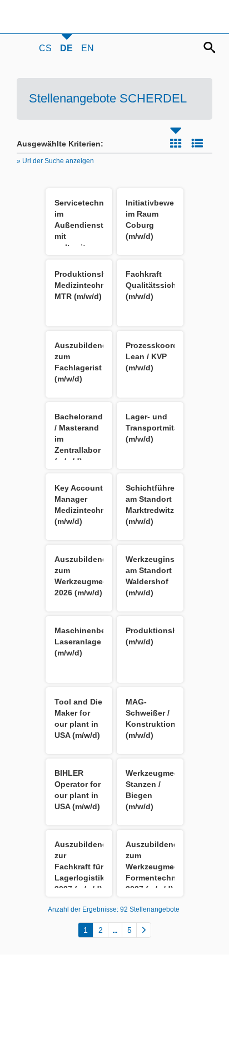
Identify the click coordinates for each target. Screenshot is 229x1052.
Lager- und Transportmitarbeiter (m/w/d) (164, 427)
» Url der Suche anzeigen (55, 161)
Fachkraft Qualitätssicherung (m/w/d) (162, 285)
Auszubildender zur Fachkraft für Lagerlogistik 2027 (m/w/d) (84, 866)
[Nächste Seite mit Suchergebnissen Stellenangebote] (144, 930)
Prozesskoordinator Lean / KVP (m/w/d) (163, 356)
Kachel (175, 143)
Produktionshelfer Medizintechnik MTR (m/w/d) (88, 285)
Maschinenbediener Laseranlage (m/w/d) (92, 641)
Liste (197, 143)
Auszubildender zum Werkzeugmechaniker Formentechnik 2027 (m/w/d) (166, 866)
